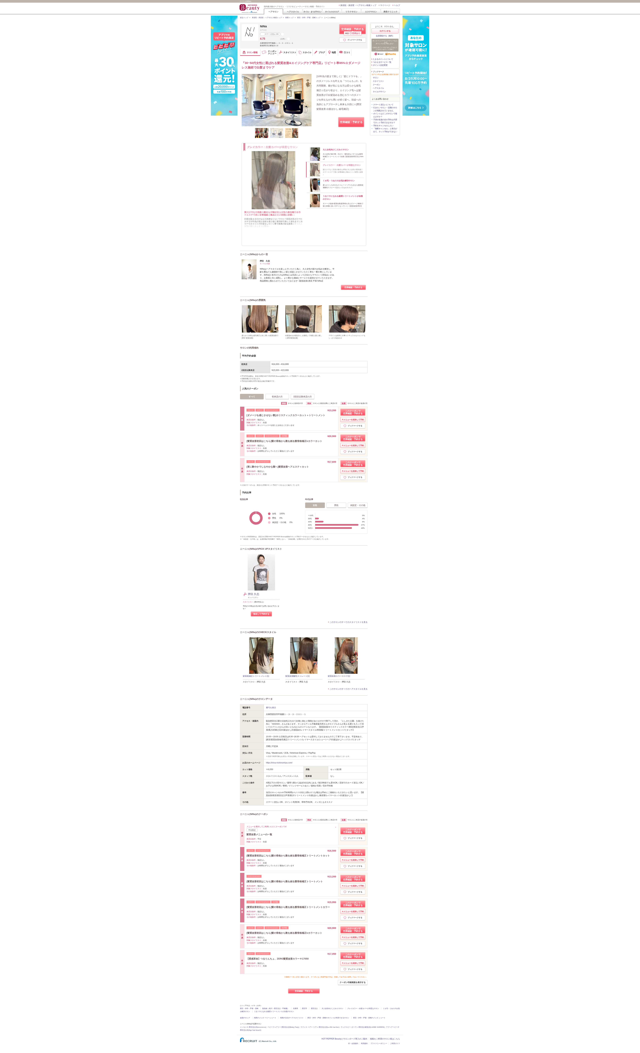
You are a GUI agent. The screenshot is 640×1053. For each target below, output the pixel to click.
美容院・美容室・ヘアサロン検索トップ (358, 5)
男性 (336, 505)
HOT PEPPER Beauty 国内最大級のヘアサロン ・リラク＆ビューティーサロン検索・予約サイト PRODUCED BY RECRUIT (250, 8)
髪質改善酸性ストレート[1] (297, 676)
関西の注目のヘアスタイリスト (292, 1018)
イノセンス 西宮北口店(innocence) (253, 1027)
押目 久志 (253, 594)
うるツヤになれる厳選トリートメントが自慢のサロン (274, 1011)
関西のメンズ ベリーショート (265, 1018)
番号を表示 (271, 707)
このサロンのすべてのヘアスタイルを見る (349, 689)
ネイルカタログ (332, 11)
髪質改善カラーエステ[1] (339, 676)
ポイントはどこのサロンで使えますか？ (385, 115)
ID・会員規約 (353, 1043)
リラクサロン (352, 11)
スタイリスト (378, 81)
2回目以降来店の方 (302, 396)
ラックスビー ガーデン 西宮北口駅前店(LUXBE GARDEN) (362, 1027)
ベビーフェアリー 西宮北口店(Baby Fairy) (283, 1027)
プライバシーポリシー (378, 1043)
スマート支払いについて (383, 104)
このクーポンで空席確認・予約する (353, 412)
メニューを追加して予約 (354, 420)
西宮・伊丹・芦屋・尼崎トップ (308, 17)
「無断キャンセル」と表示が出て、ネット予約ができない (385, 130)
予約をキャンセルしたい (383, 125)
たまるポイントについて (383, 59)
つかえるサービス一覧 (382, 62)
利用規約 (364, 1043)
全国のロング (245, 1018)
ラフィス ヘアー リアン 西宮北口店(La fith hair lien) (319, 1027)
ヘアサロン (273, 11)
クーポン (376, 84)
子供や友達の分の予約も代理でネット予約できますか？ (385, 121)
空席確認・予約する (352, 31)
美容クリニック (391, 11)
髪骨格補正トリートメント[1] (256, 676)
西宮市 (304, 1008)
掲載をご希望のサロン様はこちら (385, 1039)
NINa (263, 26)
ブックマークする (354, 40)
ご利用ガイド (395, 1043)
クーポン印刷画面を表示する (353, 982)
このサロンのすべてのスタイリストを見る (349, 622)
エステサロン (371, 11)
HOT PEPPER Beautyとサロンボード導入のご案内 (344, 1039)
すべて (252, 396)
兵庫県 (295, 1008)
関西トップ (289, 17)
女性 (315, 505)
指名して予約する (261, 614)
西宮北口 (314, 1008)
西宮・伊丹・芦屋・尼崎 (249, 1008)
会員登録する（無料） (385, 36)
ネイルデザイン (379, 91)
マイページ (385, 5)
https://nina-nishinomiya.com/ (279, 763)
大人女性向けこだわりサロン (332, 1008)
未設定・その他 (357, 505)
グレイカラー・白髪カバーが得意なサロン (363, 1008)
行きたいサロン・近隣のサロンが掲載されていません (385, 109)
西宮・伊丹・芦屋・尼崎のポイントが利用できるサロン (328, 1018)
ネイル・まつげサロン (312, 11)
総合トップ (244, 17)
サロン (375, 77)
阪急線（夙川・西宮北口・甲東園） (275, 1008)
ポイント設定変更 (380, 65)
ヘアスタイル (293, 11)
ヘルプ (397, 5)
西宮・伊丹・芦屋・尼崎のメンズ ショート (369, 1018)
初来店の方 (277, 396)
